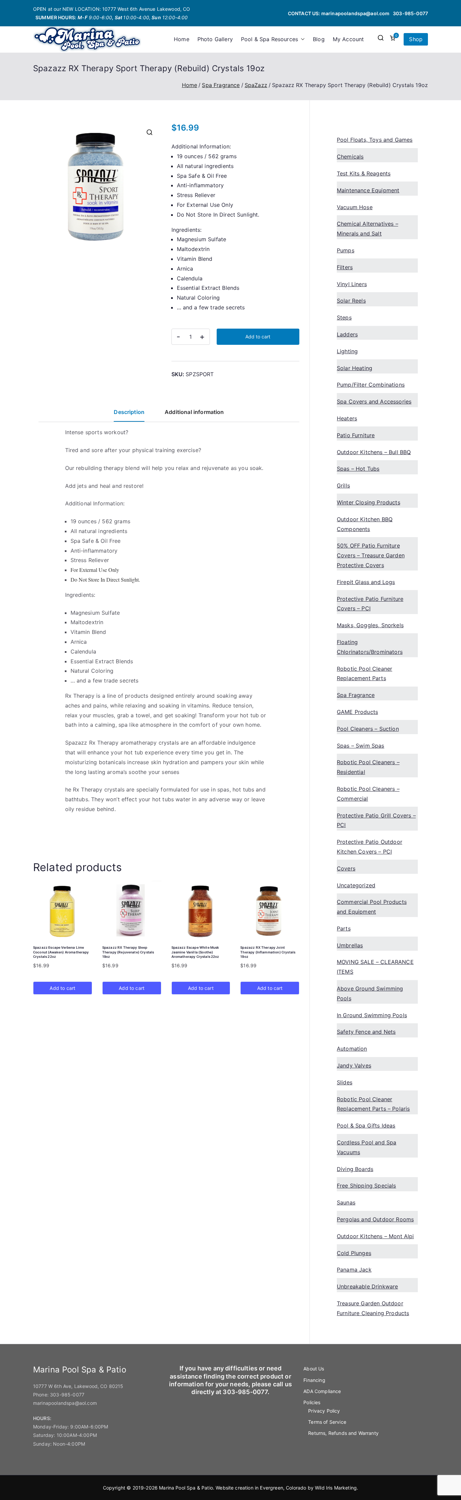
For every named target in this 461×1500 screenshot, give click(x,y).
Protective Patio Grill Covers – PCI (376, 820)
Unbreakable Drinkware (367, 1286)
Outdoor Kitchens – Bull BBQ (374, 452)
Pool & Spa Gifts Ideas (366, 1125)
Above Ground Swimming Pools (370, 993)
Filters (345, 267)
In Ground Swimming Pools (372, 1015)
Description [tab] (129, 412)
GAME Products (357, 712)
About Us (313, 1368)
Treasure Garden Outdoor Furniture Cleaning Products (373, 1308)
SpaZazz (256, 85)
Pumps (345, 250)
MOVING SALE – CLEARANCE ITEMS (375, 967)
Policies (311, 1402)
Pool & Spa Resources (269, 39)
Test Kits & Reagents (363, 173)
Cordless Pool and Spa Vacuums (366, 1147)
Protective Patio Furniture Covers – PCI (370, 603)
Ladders (347, 334)
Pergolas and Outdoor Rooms (375, 1219)
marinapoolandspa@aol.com (355, 13)
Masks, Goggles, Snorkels (370, 625)
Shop (416, 39)
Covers (346, 868)
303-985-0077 (410, 13)
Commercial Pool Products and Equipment (372, 906)
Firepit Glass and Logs (366, 582)
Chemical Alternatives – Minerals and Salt (367, 228)
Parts (344, 928)
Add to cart (257, 336)
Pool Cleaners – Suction (368, 728)
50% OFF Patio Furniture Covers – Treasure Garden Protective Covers (371, 555)
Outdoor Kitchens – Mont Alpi (375, 1236)
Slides (344, 1082)
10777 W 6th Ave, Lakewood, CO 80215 (78, 1386)
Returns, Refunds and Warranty (343, 1433)
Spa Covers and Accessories (374, 401)
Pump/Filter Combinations (371, 384)
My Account (348, 39)
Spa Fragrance (221, 85)
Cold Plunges (354, 1253)
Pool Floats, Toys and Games (374, 139)
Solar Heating (354, 368)
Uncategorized (356, 885)
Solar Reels (351, 300)
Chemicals (350, 156)
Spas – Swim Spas (360, 745)
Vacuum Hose (355, 207)
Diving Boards (355, 1169)
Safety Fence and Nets (366, 1031)
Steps (344, 317)
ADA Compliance (322, 1391)
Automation (352, 1048)
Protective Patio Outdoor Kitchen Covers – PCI (369, 846)
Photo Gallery (215, 39)
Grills (343, 485)
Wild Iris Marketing (336, 1488)
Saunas (346, 1202)
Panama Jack (354, 1269)
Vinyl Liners (352, 284)
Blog (319, 39)
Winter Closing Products (368, 502)
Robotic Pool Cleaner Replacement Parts (364, 673)
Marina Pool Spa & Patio (186, 1488)
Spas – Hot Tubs (358, 468)
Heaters (347, 418)
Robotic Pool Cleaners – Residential (368, 767)
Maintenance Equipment (368, 190)
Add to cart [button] (62, 988)
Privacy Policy (324, 1411)
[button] (301, 39)
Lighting (347, 351)
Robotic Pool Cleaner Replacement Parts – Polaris (373, 1104)
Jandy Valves (354, 1065)
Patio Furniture (356, 435)
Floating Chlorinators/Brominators (370, 647)
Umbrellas (350, 945)
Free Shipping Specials (366, 1185)
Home (181, 39)
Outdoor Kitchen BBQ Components (364, 524)
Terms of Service (327, 1422)
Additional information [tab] (194, 412)
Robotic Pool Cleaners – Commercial (368, 793)
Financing (314, 1380)
